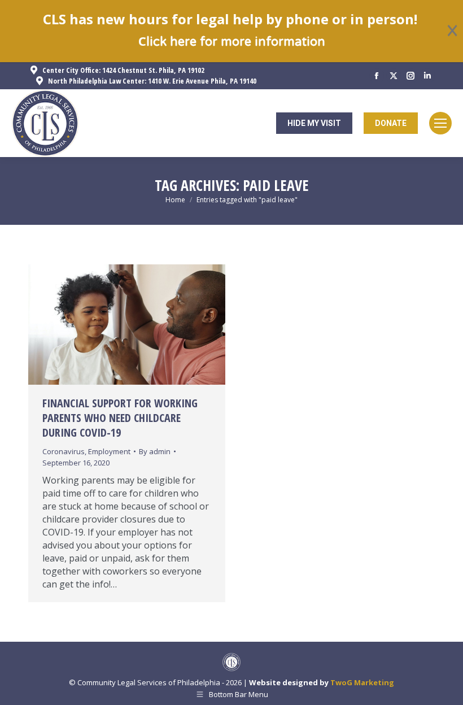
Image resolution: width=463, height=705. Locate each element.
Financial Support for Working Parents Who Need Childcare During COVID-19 (120, 417)
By (155, 451)
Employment (109, 451)
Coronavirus (63, 451)
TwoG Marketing (362, 682)
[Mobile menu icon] (440, 123)
